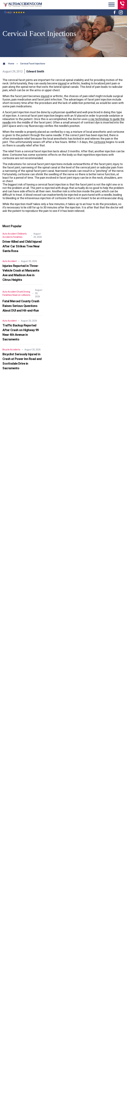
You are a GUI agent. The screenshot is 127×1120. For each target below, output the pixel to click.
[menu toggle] (111, 5)
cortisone (99, 142)
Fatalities (17, 237)
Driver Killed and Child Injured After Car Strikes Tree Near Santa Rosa (22, 246)
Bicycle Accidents (11, 349)
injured (62, 83)
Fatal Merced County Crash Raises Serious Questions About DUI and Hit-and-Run (20, 305)
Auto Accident (9, 233)
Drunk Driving (23, 291)
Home (11, 63)
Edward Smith (35, 71)
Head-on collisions (21, 295)
